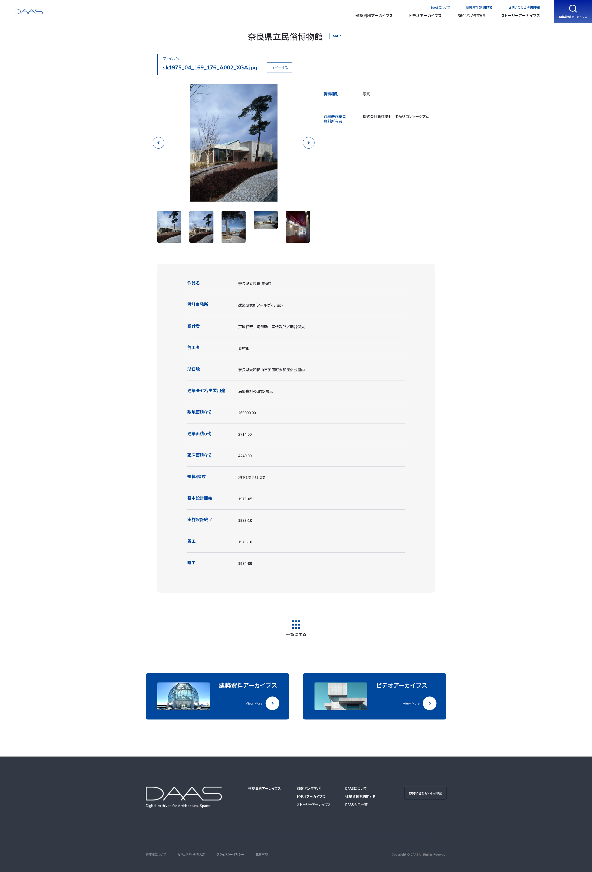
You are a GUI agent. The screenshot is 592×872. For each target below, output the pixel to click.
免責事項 (262, 854)
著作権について (156, 854)
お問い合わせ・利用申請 (524, 7)
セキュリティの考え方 (191, 854)
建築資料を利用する (479, 7)
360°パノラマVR (471, 15)
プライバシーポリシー (230, 854)
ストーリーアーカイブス (520, 15)
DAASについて (440, 7)
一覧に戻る (296, 633)
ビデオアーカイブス (425, 15)
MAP (337, 36)
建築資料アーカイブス (374, 15)
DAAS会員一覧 (356, 804)
